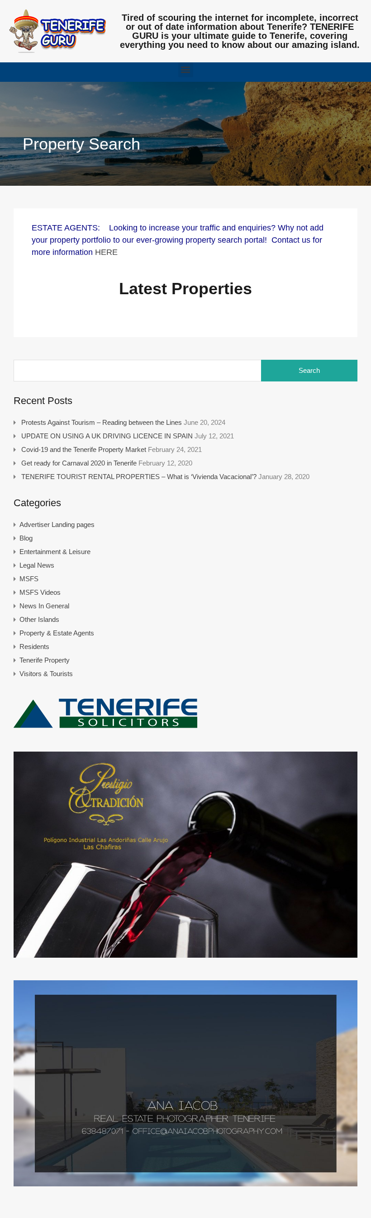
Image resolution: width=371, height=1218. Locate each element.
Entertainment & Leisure (54, 551)
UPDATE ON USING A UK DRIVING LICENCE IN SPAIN (107, 436)
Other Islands (39, 619)
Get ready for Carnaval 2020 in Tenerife (79, 463)
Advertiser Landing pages (57, 524)
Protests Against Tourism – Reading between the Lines (101, 422)
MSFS (28, 579)
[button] (185, 69)
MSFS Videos (40, 592)
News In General (44, 606)
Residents (34, 646)
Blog (26, 538)
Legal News (36, 565)
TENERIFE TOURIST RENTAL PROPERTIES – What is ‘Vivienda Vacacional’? (139, 476)
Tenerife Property (44, 660)
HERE (106, 252)
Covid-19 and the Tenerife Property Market (83, 449)
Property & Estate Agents (56, 633)
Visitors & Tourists (46, 673)
